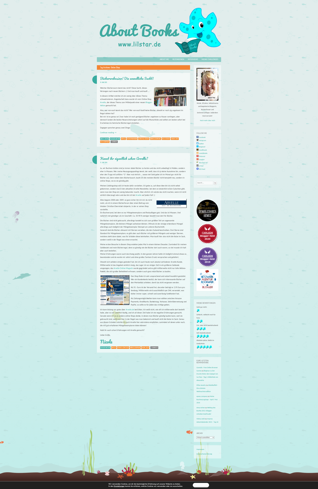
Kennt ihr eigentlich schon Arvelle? (124, 158)
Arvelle (103, 103)
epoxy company (202, 396)
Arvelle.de (130, 310)
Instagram (202, 141)
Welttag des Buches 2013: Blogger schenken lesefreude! (206, 411)
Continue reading (108, 133)
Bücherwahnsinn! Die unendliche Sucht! (127, 78)
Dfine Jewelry (201, 385)
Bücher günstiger (123, 347)
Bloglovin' (202, 147)
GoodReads (203, 150)
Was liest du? (203, 163)
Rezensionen (178, 59)
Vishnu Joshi (201, 419)
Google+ (202, 160)
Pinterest (202, 156)
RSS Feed (202, 169)
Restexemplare (104, 142)
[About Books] (159, 55)
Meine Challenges (210, 59)
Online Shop (174, 139)
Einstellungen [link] (119, 486)
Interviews (193, 59)
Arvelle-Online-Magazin (123, 268)
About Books (104, 139)
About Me (164, 59)
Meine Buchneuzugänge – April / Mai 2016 (207, 400)
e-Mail (201, 166)
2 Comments (154, 347)
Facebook (202, 137)
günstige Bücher (144, 139)
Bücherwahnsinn (132, 139)
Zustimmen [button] (201, 485)
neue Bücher (166, 139)
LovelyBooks (203, 153)
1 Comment (114, 142)
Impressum (200, 449)
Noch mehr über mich (207, 121)
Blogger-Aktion (115, 139)
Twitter (201, 144)
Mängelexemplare (155, 139)
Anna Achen (201, 408)
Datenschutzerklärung (204, 454)
